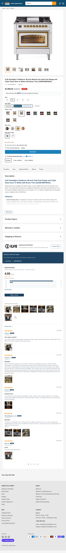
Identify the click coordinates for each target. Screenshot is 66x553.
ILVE (8, 8)
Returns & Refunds (7, 515)
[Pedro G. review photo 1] (8, 347)
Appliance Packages (7, 489)
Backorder (33, 152)
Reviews (41, 169)
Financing (39, 496)
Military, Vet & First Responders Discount (47, 494)
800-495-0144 (17, 261)
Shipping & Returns (24, 169)
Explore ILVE (55, 246)
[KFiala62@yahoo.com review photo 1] (8, 433)
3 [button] (33, 464)
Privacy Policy (6, 520)
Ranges (12, 8)
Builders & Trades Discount (43, 491)
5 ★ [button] (6, 281)
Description (6, 169)
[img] (8, 331)
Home (3, 8)
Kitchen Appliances (7, 502)
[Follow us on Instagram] (6, 537)
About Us (38, 489)
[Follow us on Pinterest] (9, 537)
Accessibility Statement (8, 523)
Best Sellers (5, 491)
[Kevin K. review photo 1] (8, 455)
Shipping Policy (6, 513)
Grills (3, 504)
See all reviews (8, 289)
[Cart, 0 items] (63, 3)
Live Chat (8, 261)
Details (23, 148)
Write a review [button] (14, 295)
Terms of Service (6, 518)
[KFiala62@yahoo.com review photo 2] (17, 433)
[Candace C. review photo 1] (8, 379)
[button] (36, 464)
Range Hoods (6, 499)
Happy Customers (41, 499)
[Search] (54, 3)
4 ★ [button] (6, 282)
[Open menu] (2, 3)
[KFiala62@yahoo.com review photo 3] (26, 433)
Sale (3, 494)
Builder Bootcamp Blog (42, 502)
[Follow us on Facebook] (3, 537)
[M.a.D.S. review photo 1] (8, 405)
